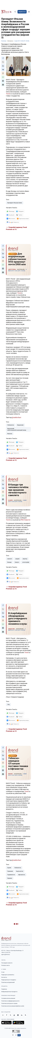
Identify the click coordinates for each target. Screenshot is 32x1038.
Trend (8, 94)
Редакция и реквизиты (7, 974)
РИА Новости (25, 520)
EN (13, 1035)
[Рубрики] (29, 11)
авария (17, 558)
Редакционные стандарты (8, 979)
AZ (16, 1035)
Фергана (9, 433)
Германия (10, 871)
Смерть (17, 562)
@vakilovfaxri (16, 417)
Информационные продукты (9, 991)
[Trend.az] (6, 11)
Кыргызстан (19, 871)
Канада (9, 562)
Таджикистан (11, 874)
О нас (2, 972)
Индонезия (20, 425)
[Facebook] (6, 1015)
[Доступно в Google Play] (18, 1022)
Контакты (4, 977)
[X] (10, 1015)
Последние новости (6, 963)
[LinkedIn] (21, 1015)
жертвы (25, 558)
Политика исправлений (8, 982)
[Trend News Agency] (6, 938)
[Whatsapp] (2, 1015)
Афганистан (21, 874)
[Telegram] (17, 1015)
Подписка (4, 989)
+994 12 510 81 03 (5, 952)
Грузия (9, 867)
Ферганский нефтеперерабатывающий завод (16, 429)
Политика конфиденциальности (10, 1001)
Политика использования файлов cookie (12, 1006)
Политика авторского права (9, 1003)
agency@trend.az (5, 954)
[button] (3, 58)
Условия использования (8, 998)
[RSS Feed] (25, 1015)
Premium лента (5, 965)
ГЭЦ (8, 704)
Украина (9, 878)
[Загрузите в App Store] (6, 1022)
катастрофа (25, 562)
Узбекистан (10, 425)
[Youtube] (14, 1015)
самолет (9, 558)
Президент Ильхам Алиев (14, 202)
